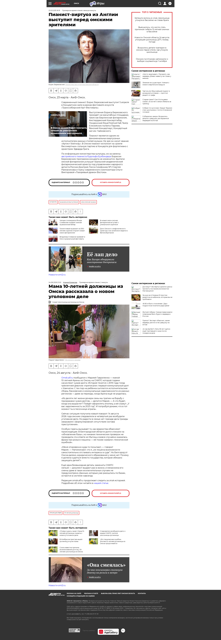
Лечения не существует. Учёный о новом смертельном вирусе (155, 84)
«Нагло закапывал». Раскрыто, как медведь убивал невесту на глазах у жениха (156, 76)
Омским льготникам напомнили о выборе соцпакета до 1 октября (152, 60)
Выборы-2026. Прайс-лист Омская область (118, 593)
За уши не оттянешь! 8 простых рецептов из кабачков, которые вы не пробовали (157, 297)
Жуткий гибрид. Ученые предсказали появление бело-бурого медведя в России (157, 314)
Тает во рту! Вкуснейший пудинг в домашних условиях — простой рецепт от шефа (156, 93)
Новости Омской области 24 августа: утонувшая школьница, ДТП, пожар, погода (152, 39)
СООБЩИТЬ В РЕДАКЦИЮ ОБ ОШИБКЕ (81, 596)
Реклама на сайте (74, 593)
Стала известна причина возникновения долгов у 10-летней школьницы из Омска (71, 550)
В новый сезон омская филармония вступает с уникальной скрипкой (109, 222)
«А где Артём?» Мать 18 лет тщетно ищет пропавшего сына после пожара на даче (156, 331)
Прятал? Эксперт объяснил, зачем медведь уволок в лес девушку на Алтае (156, 323)
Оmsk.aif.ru (67, 378)
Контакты (142, 593)
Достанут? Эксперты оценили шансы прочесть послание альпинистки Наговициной (157, 289)
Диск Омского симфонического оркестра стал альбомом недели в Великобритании (114, 231)
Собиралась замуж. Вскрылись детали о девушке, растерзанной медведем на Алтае (155, 118)
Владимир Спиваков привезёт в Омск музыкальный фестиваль (72, 238)
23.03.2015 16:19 (54, 10)
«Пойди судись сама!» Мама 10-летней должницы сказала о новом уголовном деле (72, 533)
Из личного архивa (72, 360)
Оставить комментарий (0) (110, 182)
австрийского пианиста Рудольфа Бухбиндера (86, 156)
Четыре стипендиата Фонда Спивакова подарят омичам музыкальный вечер (71, 222)
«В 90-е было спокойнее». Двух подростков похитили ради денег (155, 305)
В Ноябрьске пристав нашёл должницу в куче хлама (71, 540)
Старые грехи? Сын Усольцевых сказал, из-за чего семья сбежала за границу (156, 102)
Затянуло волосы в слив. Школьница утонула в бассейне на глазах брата (152, 19)
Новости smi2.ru (57, 274)
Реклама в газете (91, 593)
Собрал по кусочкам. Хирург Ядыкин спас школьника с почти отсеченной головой (157, 110)
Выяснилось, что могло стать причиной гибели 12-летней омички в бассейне (152, 29)
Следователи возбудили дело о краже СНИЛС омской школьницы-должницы (112, 533)
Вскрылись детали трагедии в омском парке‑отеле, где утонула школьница (152, 50)
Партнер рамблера (89, 630)
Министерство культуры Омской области (82, 84)
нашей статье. (101, 483)
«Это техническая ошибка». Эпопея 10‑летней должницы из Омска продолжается (112, 541)
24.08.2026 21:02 (55, 282)
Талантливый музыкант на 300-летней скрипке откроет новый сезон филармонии (72, 231)
